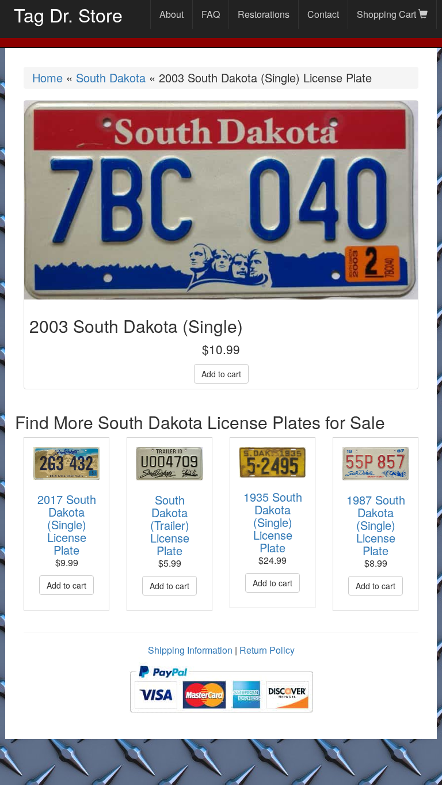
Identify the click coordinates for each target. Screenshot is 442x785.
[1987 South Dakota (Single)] (375, 463)
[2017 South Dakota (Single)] (66, 463)
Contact (323, 14)
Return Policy (267, 650)
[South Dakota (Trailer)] (169, 463)
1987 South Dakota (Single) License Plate (375, 525)
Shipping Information (190, 650)
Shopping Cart (387, 14)
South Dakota (111, 77)
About (171, 14)
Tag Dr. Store (68, 14)
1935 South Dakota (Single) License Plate (272, 522)
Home (47, 77)
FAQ (210, 14)
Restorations (263, 14)
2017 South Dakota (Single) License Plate (66, 524)
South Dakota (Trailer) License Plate (169, 525)
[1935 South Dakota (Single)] (272, 462)
